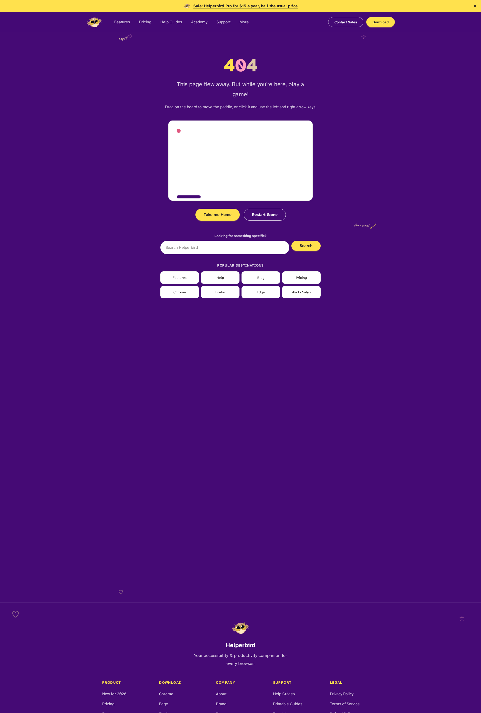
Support (223, 22)
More (244, 22)
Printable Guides (287, 703)
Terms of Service (345, 703)
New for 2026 (114, 693)
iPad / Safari (301, 292)
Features (122, 22)
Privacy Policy (341, 693)
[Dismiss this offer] (474, 6)
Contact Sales (345, 22)
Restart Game (265, 214)
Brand (221, 703)
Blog (261, 277)
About (221, 693)
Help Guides (171, 22)
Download (381, 22)
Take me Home (217, 214)
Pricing (145, 22)
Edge (261, 292)
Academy (199, 22)
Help (220, 277)
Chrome (179, 292)
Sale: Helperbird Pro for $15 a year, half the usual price (245, 6)
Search (306, 245)
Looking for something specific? (240, 235)
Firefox (220, 292)
